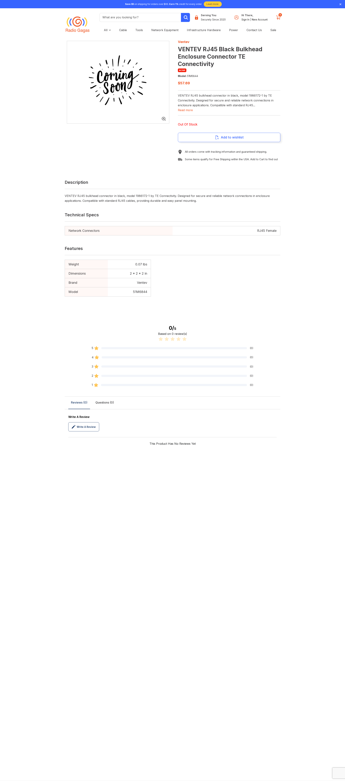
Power (233, 30)
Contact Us (254, 30)
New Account (260, 19)
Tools (139, 30)
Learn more (212, 4)
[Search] (185, 17)
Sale (273, 30)
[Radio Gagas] (78, 22)
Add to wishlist (232, 137)
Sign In (246, 19)
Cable (123, 30)
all (105, 30)
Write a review (86, 426)
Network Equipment (164, 30)
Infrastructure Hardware (204, 30)
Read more (185, 110)
